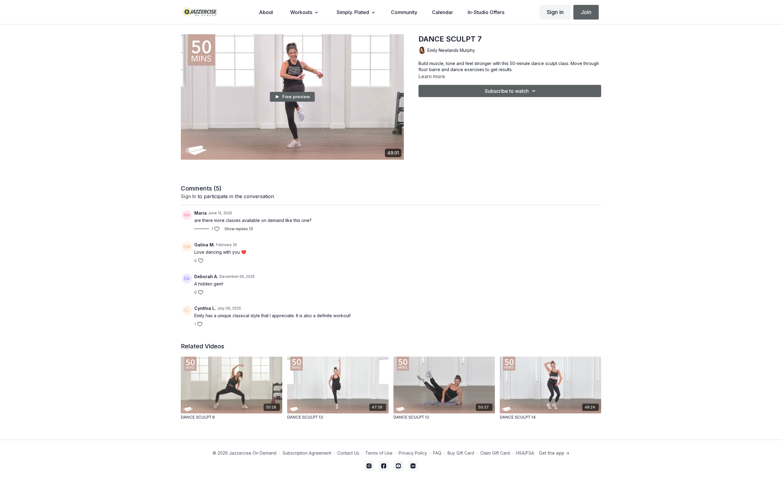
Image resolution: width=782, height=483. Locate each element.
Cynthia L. (205, 308)
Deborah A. (206, 276)
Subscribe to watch (507, 91)
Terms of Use (379, 453)
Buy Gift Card (461, 453)
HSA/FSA (525, 453)
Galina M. (204, 244)
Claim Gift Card (495, 453)
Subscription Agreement (307, 453)
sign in (188, 196)
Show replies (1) (239, 229)
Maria (200, 213)
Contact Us (348, 453)
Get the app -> (554, 453)
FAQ (437, 453)
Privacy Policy (413, 453)
